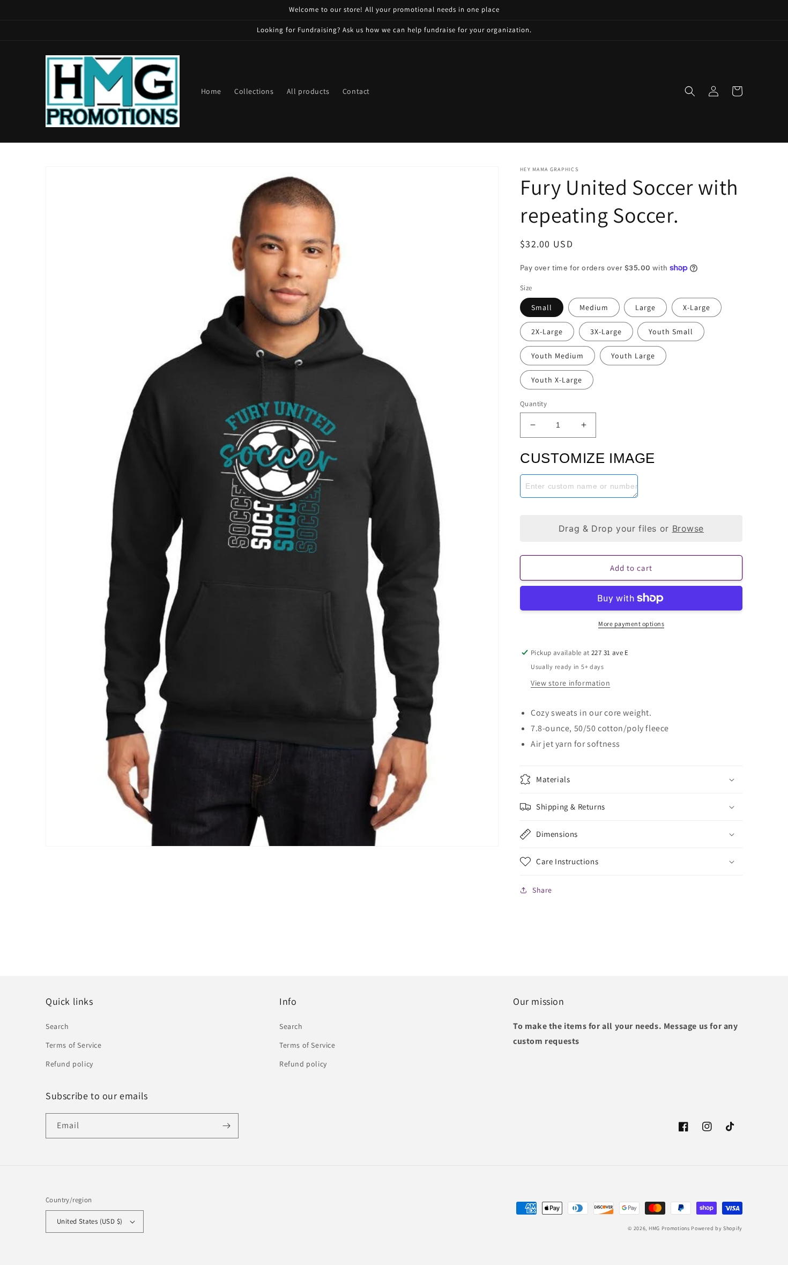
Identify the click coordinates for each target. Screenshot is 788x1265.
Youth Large (633, 356)
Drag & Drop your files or (631, 528)
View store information (570, 683)
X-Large (696, 307)
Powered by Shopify (716, 1228)
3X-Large (606, 331)
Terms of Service (74, 1045)
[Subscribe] (226, 1125)
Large (645, 307)
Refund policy (69, 1064)
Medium (593, 307)
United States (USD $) (89, 1221)
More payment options (631, 624)
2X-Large (547, 331)
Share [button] (542, 890)
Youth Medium (557, 356)
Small (541, 307)
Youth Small (671, 331)
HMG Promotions (669, 1228)
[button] (690, 91)
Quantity (533, 403)
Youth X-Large (556, 380)
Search (57, 1026)
